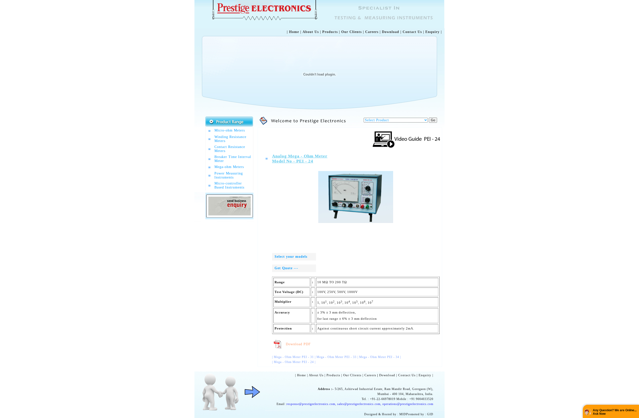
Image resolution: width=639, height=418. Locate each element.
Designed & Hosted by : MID (385, 414)
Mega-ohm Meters (229, 167)
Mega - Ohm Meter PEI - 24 (294, 362)
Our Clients (351, 32)
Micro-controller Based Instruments (229, 185)
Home (294, 32)
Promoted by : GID (419, 414)
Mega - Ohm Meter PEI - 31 (294, 357)
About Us (311, 32)
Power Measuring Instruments (228, 175)
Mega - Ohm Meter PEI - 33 (336, 357)
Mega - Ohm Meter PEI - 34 (379, 357)
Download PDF (297, 344)
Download (390, 32)
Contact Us (412, 32)
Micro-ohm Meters (229, 130)
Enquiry (432, 32)
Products (330, 32)
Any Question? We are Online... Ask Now (615, 412)
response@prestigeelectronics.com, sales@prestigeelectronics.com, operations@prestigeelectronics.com (360, 404)
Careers (371, 32)
